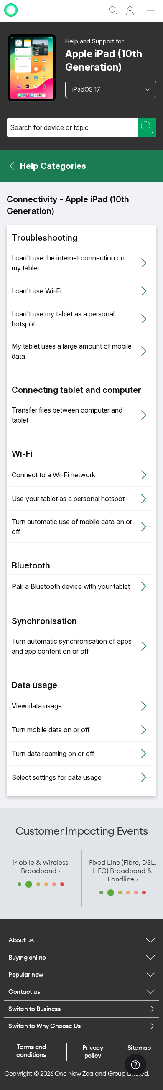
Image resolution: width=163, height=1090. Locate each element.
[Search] (147, 127)
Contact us (24, 992)
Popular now (25, 974)
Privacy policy (92, 1051)
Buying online (27, 957)
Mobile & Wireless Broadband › (40, 866)
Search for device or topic (49, 127)
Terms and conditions (31, 1051)
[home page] (11, 17)
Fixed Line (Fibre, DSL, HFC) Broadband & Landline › (122, 870)
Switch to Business (34, 1009)
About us (20, 940)
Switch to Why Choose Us (44, 1026)
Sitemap (139, 1048)
